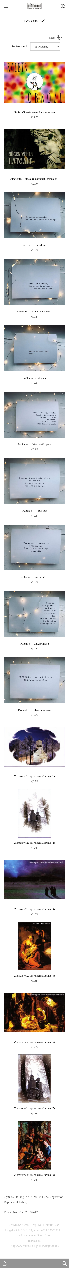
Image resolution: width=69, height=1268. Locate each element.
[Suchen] (64, 1263)
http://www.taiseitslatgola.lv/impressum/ (35, 1246)
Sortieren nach (19, 46)
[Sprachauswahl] (63, 6)
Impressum (34, 1240)
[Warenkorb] (4, 1263)
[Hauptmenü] (6, 6)
